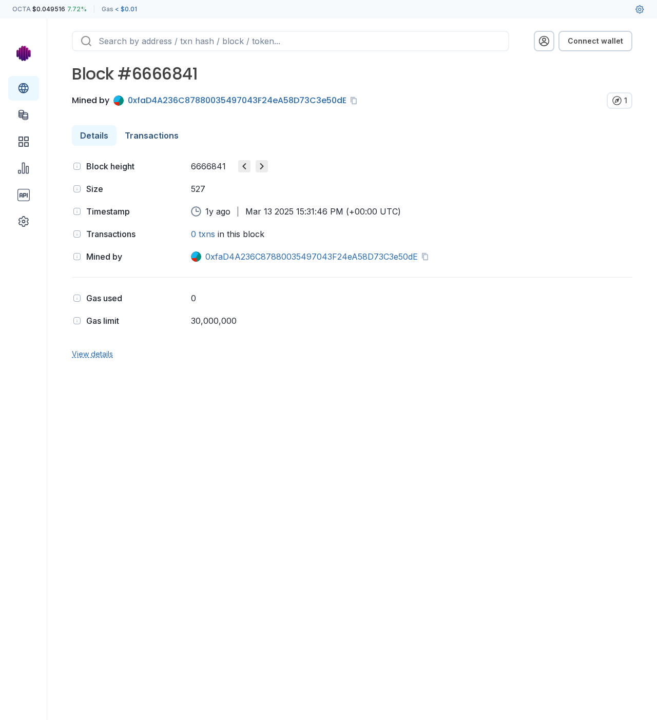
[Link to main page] (23, 53)
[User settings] (639, 9)
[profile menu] (544, 41)
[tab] (94, 135)
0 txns (203, 234)
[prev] (244, 166)
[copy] (356, 100)
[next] (262, 166)
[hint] (77, 166)
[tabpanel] (352, 259)
